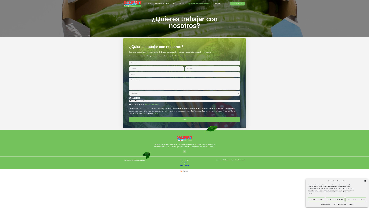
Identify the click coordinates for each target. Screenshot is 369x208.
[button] (365, 181)
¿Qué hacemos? (178, 4)
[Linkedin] (184, 151)
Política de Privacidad (152, 104)
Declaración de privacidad (339, 204)
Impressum (352, 204)
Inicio (150, 4)
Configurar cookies (356, 199)
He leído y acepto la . (145, 104)
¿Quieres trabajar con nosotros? (199, 4)
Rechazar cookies (335, 199)
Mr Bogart (184, 162)
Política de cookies (325, 204)
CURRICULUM (134, 98)
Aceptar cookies (316, 199)
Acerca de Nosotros (162, 4)
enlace (156, 113)
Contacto (217, 4)
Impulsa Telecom (184, 165)
